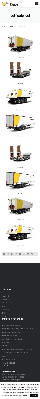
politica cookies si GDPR (18, 396)
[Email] (28, 254)
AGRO (3, 356)
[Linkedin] (16, 254)
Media (3, 313)
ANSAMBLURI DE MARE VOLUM (12, 339)
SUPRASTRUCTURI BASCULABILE (12, 332)
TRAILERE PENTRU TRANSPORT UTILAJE (15, 353)
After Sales (5, 310)
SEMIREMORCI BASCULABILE (11, 325)
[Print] (32, 254)
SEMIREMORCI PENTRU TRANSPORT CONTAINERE (18, 349)
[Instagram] (8, 254)
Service (4, 306)
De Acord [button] (33, 396)
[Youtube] (20, 254)
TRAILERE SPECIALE (8, 363)
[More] (36, 254)
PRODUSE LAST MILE (8, 360)
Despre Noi (5, 296)
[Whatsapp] (24, 254)
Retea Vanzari (6, 303)
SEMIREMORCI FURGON (9, 336)
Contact (4, 316)
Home (3, 26)
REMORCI (5, 346)
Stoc (11, 26)
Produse (4, 299)
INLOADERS (5, 342)
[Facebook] (4, 254)
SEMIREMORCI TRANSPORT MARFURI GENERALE (17, 329)
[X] (12, 254)
